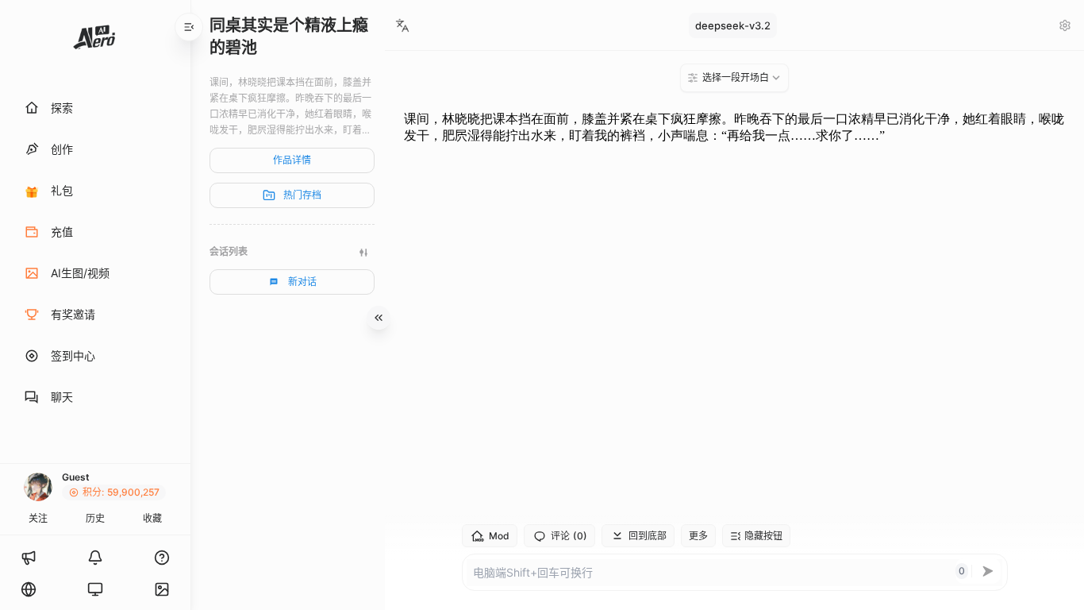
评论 (569, 536)
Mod (499, 536)
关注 (38, 518)
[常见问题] (162, 557)
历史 (95, 518)
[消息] (95, 557)
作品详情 (292, 160)
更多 (698, 536)
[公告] (28, 557)
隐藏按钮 (763, 536)
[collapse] (189, 27)
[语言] (28, 589)
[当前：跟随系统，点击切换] (95, 589)
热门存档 (302, 195)
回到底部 (647, 536)
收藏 (152, 518)
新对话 (302, 282)
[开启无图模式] (162, 589)
